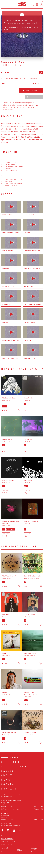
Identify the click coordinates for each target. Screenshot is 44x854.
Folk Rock (25, 78)
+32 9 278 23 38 (6, 796)
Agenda (7, 784)
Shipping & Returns (7, 844)
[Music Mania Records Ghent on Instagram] (8, 830)
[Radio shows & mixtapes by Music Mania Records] (20, 830)
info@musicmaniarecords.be (11, 795)
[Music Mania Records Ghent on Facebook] (2, 830)
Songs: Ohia (11, 65)
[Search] (32, 4)
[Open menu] (2, 4)
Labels (7, 770)
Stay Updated (14, 766)
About (6, 775)
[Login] (41, 4)
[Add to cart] (19, 410)
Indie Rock (33, 78)
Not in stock (36, 97)
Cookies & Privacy (7, 838)
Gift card (10, 761)
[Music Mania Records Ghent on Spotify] (14, 830)
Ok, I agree (19, 849)
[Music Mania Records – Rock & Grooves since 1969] (22, 4)
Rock (3, 78)
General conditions (8, 841)
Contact (9, 788)
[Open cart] (36, 4)
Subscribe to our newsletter (11, 825)
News (6, 779)
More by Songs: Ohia (19, 368)
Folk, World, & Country (13, 78)
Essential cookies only (35, 850)
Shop (14, 757)
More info (4, 852)
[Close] (39, 13)
